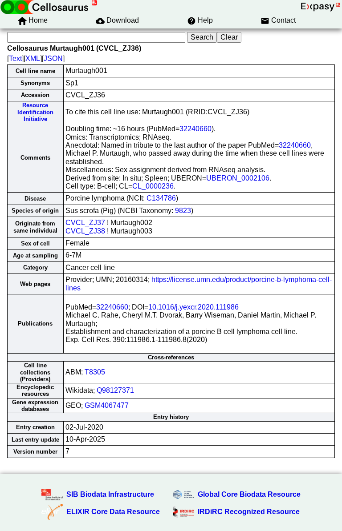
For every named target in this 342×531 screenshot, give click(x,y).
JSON (53, 58)
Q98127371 (115, 390)
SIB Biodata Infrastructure (110, 494)
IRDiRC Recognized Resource (249, 511)
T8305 (95, 372)
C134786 (161, 198)
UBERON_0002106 (237, 178)
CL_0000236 (153, 186)
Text (15, 58)
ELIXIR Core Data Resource (113, 511)
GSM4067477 (107, 405)
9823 (183, 210)
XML (32, 58)
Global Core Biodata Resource (249, 494)
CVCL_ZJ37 (85, 222)
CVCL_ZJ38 (85, 231)
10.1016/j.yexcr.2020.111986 (193, 307)
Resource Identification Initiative (35, 112)
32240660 (195, 129)
